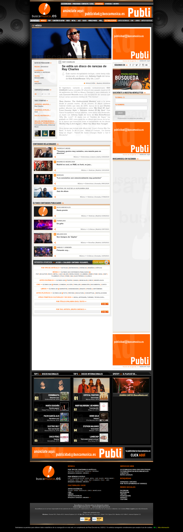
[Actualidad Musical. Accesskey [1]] (43, 21)
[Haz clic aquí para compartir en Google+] (45, 94)
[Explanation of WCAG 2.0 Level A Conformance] (97, 520)
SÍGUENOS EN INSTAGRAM (143, 65)
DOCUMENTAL (95, 284)
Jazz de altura (62, 191)
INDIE (91, 274)
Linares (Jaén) (96, 157)
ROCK (50, 274)
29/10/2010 (44, 67)
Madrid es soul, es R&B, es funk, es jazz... (74, 165)
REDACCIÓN (90, 83)
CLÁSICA (89, 276)
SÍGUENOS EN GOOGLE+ (133, 65)
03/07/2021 (105, 229)
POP (37, 274)
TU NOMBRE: (120, 105)
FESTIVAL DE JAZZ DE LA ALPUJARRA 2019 (73, 188)
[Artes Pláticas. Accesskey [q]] (147, 21)
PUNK (67, 276)
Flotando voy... (63, 250)
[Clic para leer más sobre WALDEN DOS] (43, 243)
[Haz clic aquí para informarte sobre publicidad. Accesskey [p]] (138, 458)
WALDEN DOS (62, 234)
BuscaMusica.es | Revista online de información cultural (91, 505)
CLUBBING (84, 274)
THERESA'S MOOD (63, 148)
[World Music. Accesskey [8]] (92, 21)
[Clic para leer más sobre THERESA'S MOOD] (43, 157)
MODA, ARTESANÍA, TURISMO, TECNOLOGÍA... (89, 297)
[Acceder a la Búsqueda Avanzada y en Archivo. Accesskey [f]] (131, 89)
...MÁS (107, 480)
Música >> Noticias (42, 72)
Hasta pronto (62, 210)
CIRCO (91, 280)
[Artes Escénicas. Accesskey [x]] (124, 21)
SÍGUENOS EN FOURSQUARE (140, 65)
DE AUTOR (43, 274)
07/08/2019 (105, 197)
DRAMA (55, 284)
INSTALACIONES (101, 293)
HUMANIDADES (73, 289)
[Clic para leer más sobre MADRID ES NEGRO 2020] (43, 171)
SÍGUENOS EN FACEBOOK (130, 65)
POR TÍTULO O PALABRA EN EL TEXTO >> (71, 301)
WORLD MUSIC (74, 274)
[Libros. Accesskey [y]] (137, 21)
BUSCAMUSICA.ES (64, 207)
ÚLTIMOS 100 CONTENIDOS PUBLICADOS (75, 272)
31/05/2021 (105, 242)
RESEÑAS (91, 268)
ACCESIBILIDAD (66, 4)
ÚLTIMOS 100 (60, 280)
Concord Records (40, 125)
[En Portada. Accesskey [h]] (35, 21)
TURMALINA (61, 221)
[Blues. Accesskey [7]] (84, 21)
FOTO (65, 293)
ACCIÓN (69, 284)
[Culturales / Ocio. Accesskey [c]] (111, 21)
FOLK (62, 276)
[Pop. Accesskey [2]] (49, 21)
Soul (36, 112)
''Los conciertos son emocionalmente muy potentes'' (79, 178)
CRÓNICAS (83, 268)
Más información (163, 527)
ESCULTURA (80, 293)
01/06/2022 (105, 216)
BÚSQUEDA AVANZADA (108, 4)
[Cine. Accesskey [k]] (132, 21)
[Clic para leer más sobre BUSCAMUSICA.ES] (43, 216)
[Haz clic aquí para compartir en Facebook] (38, 94)
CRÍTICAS (98, 268)
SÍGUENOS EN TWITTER (136, 65)
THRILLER (77, 284)
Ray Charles (38, 106)
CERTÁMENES (97, 289)
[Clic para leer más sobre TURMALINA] (43, 230)
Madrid (98, 170)
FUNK (96, 274)
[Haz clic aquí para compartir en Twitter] (42, 94)
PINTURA (71, 293)
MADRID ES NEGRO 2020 (66, 162)
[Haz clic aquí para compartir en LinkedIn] (49, 94)
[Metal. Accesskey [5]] (74, 21)
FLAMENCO (55, 276)
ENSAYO (82, 289)
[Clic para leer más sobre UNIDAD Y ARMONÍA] (43, 256)
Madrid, (99, 83)
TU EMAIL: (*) (120, 97)
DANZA (76, 280)
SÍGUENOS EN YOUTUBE (146, 65)
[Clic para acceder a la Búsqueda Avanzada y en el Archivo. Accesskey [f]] (71, 264)
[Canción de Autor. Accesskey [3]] (58, 21)
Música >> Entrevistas (81, 157)
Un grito (60, 224)
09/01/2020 (105, 183)
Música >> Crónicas (88, 229)
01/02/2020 (105, 157)
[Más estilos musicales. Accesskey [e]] (101, 21)
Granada (98, 183)
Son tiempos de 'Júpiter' (67, 237)
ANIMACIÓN (86, 284)
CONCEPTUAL (90, 293)
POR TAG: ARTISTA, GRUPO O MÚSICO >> (71, 309)
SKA (71, 276)
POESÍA (89, 289)
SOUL (101, 274)
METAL (55, 274)
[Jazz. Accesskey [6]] (79, 21)
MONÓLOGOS (99, 280)
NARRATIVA (63, 289)
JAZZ (61, 274)
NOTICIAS (64, 268)
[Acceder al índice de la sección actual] (61, 26)
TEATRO (69, 280)
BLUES (66, 274)
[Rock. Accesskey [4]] (68, 21)
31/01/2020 (105, 170)
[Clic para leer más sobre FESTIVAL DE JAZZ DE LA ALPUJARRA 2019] (43, 197)
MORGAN (60, 175)
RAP (105, 274)
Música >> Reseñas (88, 242)
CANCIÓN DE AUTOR (78, 478)
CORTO (104, 284)
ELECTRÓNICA (79, 276)
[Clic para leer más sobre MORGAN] (43, 184)
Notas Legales (130, 508)
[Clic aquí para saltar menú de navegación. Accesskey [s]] (91, 2)
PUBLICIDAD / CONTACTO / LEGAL (83, 4)
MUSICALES (84, 280)
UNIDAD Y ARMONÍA (64, 247)
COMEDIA (62, 284)
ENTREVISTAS (73, 268)
